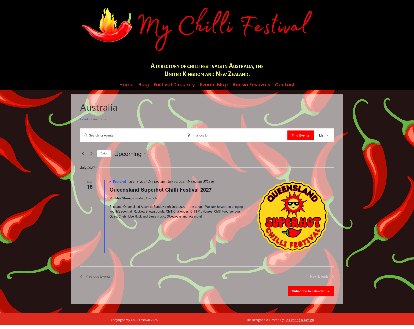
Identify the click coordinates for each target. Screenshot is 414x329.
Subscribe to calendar (308, 291)
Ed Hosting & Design (299, 320)
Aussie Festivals (251, 85)
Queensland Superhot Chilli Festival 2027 (161, 189)
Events (85, 119)
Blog (143, 85)
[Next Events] (91, 153)
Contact (285, 85)
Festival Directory (174, 85)
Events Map (214, 85)
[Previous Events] (82, 153)
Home (126, 85)
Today (104, 153)
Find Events (300, 135)
